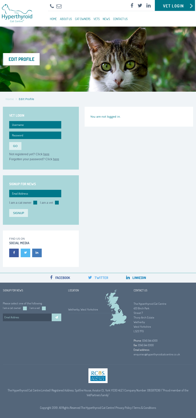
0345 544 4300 (150, 340)
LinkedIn (139, 278)
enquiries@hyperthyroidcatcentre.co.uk (157, 354)
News (106, 19)
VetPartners (93, 395)
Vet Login (173, 5)
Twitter (101, 278)
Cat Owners (83, 19)
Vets (97, 19)
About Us (66, 19)
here (46, 154)
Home (53, 19)
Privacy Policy (124, 408)
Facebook (62, 278)
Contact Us (120, 19)
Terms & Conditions (144, 408)
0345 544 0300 (146, 345)
